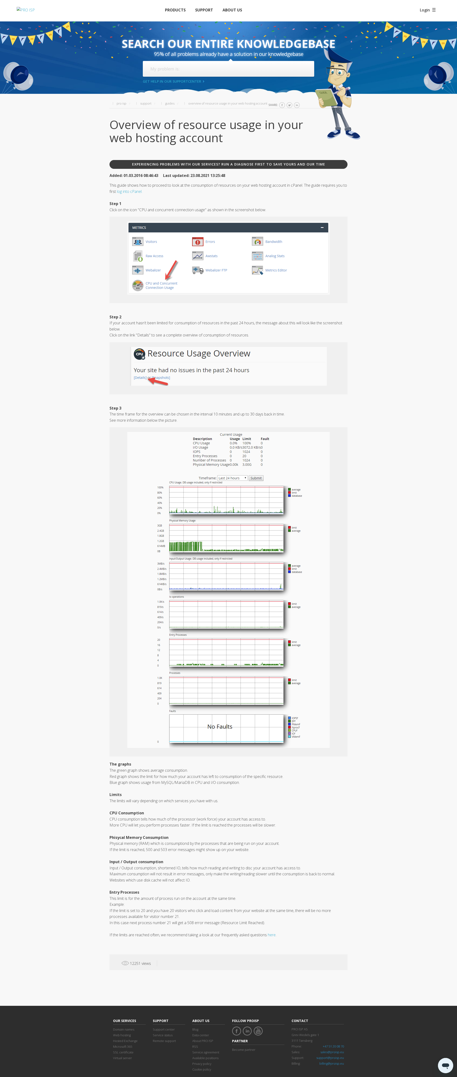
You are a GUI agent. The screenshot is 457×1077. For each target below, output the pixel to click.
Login (425, 10)
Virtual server (122, 1058)
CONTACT (300, 1020)
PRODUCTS (175, 10)
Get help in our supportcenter (172, 81)
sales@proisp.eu (332, 1052)
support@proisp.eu (330, 1058)
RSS (195, 1046)
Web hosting (122, 1035)
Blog (195, 1029)
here (272, 934)
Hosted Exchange (125, 1041)
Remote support (164, 1041)
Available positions (205, 1058)
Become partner (243, 1049)
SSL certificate (123, 1052)
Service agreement (205, 1052)
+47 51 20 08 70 (333, 1046)
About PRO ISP (202, 1041)
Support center (164, 1029)
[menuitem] (175, 10)
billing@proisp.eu (331, 1063)
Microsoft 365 (122, 1046)
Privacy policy (201, 1064)
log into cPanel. (129, 191)
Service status (163, 1035)
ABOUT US (232, 10)
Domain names (123, 1029)
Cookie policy (201, 1069)
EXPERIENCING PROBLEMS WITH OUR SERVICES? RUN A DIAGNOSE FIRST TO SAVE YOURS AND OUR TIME (228, 164)
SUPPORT (204, 10)
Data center (200, 1035)
